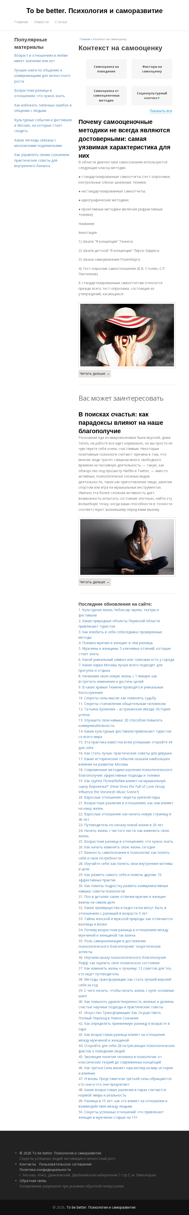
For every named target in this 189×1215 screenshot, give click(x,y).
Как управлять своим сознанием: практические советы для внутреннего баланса (42, 160)
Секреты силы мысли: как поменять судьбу (120, 698)
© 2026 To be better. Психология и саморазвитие (60, 1153)
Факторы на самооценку (152, 69)
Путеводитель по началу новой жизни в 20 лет (123, 824)
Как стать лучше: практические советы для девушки (128, 753)
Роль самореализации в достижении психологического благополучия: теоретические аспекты (120, 946)
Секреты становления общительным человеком (125, 703)
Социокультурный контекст (152, 95)
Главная (21, 21)
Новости (41, 21)
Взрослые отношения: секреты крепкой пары (122, 797)
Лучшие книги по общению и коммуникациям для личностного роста (42, 76)
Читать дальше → (95, 373)
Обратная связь (33, 1180)
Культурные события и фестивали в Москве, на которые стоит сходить (43, 125)
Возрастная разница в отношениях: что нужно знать (128, 841)
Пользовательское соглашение (65, 1164)
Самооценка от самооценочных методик (106, 95)
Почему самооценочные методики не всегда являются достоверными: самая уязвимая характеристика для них (125, 138)
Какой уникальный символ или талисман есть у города (128, 659)
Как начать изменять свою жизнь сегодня (119, 847)
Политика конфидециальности (45, 1169)
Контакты (27, 1164)
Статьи (61, 21)
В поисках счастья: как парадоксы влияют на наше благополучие (121, 422)
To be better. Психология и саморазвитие (94, 10)
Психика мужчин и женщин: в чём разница (117, 642)
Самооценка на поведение (106, 69)
